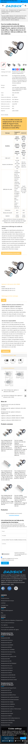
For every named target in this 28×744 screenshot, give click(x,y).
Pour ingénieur (4, 625)
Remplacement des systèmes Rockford (10, 697)
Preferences (18, 740)
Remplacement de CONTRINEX (7, 649)
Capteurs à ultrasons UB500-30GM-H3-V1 (11, 420)
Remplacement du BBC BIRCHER (8, 675)
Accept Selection (15, 738)
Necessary (6, 740)
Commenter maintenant (14, 515)
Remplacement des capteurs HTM (8, 656)
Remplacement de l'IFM (6, 661)
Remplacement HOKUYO (6, 672)
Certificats (3, 603)
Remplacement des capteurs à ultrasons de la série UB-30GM (13, 408)
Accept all (23, 738)
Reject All (7, 738)
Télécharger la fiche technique (9, 296)
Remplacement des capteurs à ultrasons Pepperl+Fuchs (11, 412)
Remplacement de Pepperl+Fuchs (17, 10)
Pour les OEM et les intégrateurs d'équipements (12, 620)
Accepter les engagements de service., (9, 559)
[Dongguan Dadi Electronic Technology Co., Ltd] (15, 5)
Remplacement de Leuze (6, 665)
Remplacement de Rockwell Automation (10, 699)
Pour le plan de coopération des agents (10, 629)
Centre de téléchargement (7, 610)
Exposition (3, 615)
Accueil (3, 10)
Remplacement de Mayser (7, 670)
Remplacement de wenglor (7, 713)
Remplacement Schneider (7, 722)
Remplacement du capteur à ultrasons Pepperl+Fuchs (10, 12)
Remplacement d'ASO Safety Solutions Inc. (10, 718)
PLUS (12, 584)
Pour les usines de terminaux (7, 622)
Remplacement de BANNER (7, 645)
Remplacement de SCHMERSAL (8, 704)
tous (7, 10)
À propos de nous (5, 598)
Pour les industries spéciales (7, 627)
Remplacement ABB (5, 638)
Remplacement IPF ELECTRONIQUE (8, 663)
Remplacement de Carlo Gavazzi (8, 677)
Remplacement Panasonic (7, 668)
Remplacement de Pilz (6, 690)
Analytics (12, 740)
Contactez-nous (4, 605)
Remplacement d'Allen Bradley (8, 720)
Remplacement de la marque (7, 600)
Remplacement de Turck (6, 711)
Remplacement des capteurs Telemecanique (11, 708)
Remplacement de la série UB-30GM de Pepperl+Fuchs (10, 405)
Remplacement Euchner (6, 654)
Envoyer (5, 563)
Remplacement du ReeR (6, 692)
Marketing (25, 740)
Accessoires (6, 554)
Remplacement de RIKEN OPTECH (8, 695)
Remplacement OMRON (6, 715)
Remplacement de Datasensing (8, 652)
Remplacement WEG (5, 725)
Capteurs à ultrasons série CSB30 (10, 284)
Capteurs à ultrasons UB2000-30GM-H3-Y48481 (12, 418)
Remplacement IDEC (5, 658)
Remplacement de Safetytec (7, 702)
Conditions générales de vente (7, 560)
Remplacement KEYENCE (6, 647)
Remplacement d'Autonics (7, 640)
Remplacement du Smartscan (7, 706)
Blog (2, 612)
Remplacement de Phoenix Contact (9, 679)
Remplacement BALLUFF (6, 642)
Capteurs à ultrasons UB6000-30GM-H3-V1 (11, 415)
